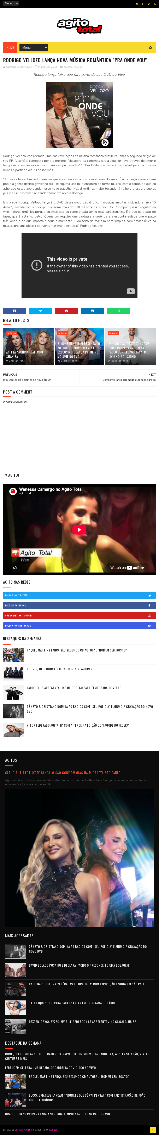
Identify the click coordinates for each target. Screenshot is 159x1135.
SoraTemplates (22, 1129)
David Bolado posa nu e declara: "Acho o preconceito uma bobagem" (79, 965)
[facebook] (143, 4)
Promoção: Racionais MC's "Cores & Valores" (60, 669)
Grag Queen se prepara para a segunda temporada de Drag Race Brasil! (58, 1114)
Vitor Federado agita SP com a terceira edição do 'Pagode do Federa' (78, 725)
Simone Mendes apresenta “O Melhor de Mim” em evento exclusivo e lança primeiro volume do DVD (79, 350)
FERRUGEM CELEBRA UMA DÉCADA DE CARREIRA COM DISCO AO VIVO (50, 1067)
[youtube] (154, 4)
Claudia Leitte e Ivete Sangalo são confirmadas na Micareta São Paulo (63, 772)
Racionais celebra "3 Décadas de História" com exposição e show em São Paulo (88, 984)
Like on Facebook (15, 605)
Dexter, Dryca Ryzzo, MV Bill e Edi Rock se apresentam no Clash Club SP (82, 1021)
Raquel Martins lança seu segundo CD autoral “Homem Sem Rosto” (77, 650)
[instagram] (137, 4)
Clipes (68, 67)
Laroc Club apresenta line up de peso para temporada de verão (74, 687)
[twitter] (148, 4)
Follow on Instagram (18, 625)
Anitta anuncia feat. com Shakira (24, 354)
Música (78, 67)
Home (10, 47)
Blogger (53, 1129)
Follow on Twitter (16, 595)
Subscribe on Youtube (19, 615)
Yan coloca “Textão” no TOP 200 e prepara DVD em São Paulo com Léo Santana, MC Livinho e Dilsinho (129, 350)
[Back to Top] (153, 1130)
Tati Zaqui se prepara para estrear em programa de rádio (72, 1002)
